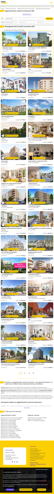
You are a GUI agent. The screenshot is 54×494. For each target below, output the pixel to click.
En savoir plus (10, 489)
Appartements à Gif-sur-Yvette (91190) (10, 429)
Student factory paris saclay (36, 364)
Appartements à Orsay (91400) (8, 423)
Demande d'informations (12, 44)
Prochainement (32, 297)
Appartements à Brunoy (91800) (8, 425)
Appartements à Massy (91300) (8, 422)
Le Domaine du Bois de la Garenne (10, 364)
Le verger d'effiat (6, 297)
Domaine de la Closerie (7, 319)
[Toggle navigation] (51, 2)
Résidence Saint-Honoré (35, 252)
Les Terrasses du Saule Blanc (9, 252)
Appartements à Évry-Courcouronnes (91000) (12, 417)
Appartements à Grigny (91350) (8, 420)
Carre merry (4, 94)
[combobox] (9, 22)
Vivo (29, 69)
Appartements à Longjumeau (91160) (9, 435)
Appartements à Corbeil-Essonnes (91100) (11, 437)
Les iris (3, 139)
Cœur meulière (7, 69)
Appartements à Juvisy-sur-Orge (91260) (11, 419)
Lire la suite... (27, 407)
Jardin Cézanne (32, 183)
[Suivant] (33, 373)
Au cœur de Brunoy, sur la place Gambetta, (40, 228)
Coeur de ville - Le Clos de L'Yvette (37, 161)
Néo (29, 319)
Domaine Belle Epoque (7, 116)
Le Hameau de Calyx (6, 342)
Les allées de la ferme (7, 274)
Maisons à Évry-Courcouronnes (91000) (37, 417)
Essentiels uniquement (26, 489)
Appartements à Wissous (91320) (9, 427)
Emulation (31, 342)
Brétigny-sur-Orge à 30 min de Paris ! (11, 183)
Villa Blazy (4, 206)
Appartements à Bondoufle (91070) (9, 426)
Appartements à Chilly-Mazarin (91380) (10, 436)
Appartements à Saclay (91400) (8, 433)
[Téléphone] (4, 45)
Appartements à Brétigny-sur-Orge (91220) (11, 430)
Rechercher (49, 18)
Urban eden (4, 161)
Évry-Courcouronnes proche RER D (37, 139)
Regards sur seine (7, 48)
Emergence (31, 116)
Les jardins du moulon (34, 206)
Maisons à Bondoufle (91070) (35, 419)
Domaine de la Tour (33, 94)
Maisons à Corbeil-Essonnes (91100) (36, 420)
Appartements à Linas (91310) (8, 432)
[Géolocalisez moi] (2, 18)
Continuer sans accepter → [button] (42, 469)
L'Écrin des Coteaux (33, 274)
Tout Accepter (41, 489)
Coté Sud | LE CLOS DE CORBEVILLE (37, 48)
